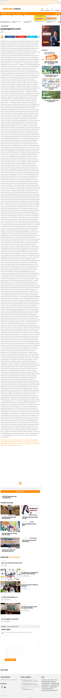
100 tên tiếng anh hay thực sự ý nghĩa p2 (30, 684)
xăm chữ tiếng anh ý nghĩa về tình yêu (50, 690)
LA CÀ (24, 13)
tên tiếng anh (45, 686)
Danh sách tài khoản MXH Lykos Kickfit (29, 540)
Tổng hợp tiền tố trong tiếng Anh (16, 22)
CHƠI (13, 13)
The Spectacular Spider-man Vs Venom (14, 2)
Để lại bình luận (20, 491)
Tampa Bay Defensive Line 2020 (48, 0)
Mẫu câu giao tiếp (55, 683)
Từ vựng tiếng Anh (53, 686)
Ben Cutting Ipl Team (5, 440)
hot (49, 679)
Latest (42, 10)
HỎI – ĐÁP (19, 13)
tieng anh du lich (46, 685)
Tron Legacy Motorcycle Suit (48, 2)
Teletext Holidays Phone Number (24, 0)
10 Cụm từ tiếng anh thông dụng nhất (51, 88)
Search (59, 13)
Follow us (56, 13)
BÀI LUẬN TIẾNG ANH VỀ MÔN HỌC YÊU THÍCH (9, 534)
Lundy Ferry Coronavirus (13, 0)
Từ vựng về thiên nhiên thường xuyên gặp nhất (51, 101)
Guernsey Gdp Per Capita (36, 0)
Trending (57, 10)
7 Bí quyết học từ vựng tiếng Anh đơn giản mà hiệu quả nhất (29, 573)
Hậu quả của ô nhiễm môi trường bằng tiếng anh (8, 550)
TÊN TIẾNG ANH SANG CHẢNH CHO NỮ (30, 517)
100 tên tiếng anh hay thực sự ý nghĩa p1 (30, 681)
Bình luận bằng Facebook (13, 626)
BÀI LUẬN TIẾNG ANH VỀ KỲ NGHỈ (29, 524)
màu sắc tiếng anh (46, 683)
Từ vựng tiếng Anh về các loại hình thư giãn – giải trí (51, 75)
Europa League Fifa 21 (38, 2)
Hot (52, 10)
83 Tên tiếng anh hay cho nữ (27, 689)
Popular (47, 10)
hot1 (52, 679)
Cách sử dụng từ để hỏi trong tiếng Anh (27, 22)
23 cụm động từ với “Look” (40, 21)
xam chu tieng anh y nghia (48, 688)
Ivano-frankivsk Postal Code (28, 2)
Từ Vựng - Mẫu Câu (33, 515)
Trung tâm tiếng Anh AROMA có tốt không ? (29, 585)
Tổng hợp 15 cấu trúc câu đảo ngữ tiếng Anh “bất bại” (6, 22)
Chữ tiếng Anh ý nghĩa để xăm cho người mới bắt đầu (29, 607)
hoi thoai (44, 679)
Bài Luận (10, 531)
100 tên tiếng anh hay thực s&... (28, 679)
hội (56, 679)
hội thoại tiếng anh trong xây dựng (49, 681)
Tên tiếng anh (11, 515)
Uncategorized (33, 538)
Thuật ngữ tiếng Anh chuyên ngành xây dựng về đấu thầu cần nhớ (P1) (51, 63)
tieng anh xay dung (55, 685)
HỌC (9, 13)
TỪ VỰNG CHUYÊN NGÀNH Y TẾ (9, 597)
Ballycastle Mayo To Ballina (55, 3)
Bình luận (4, 626)
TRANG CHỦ (3, 13)
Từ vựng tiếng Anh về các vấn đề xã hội (51, 22)
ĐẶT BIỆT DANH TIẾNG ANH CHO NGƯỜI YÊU (9, 517)
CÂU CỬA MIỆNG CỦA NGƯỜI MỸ (9, 619)
